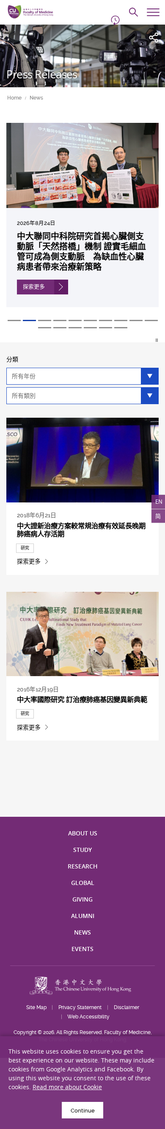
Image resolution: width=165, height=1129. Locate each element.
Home (14, 98)
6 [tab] (90, 320)
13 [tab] (75, 327)
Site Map (36, 1007)
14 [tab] (90, 327)
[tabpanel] (82, 221)
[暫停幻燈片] (157, 340)
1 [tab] (14, 320)
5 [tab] (75, 320)
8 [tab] (120, 320)
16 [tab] (120, 327)
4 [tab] (59, 320)
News (36, 98)
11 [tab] (44, 327)
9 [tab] (136, 320)
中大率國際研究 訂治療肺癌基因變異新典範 (82, 699)
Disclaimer (126, 1007)
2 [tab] (29, 320)
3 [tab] (44, 320)
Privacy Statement (80, 1007)
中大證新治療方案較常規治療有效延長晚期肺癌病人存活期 (81, 530)
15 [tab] (105, 327)
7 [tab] (105, 320)
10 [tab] (151, 320)
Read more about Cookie (67, 1087)
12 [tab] (59, 327)
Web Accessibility (88, 1017)
